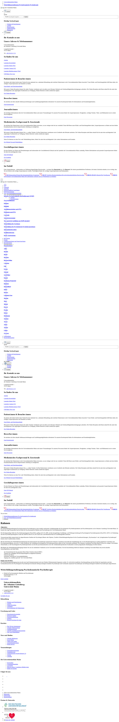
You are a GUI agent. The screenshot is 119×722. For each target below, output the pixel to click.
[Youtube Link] (5, 681)
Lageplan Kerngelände (10, 63)
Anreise (6, 60)
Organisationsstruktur (12, 664)
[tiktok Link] (5, 690)
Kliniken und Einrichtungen (14, 602)
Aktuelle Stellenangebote (13, 627)
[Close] (4, 13)
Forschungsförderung (12, 617)
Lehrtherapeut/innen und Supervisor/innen (14, 241)
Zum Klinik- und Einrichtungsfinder (13, 86)
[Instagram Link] (5, 684)
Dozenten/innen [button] (8, 243)
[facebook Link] (5, 687)
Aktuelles (6, 188)
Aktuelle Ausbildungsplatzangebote (16, 630)
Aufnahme (10, 606)
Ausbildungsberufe (12, 629)
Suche (5, 14)
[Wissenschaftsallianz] (15, 712)
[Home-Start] (5, 186)
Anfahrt (9, 25)
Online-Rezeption (11, 605)
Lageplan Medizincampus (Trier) (12, 71)
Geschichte (10, 665)
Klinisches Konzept (9, 191)
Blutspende (10, 30)
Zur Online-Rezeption (9, 93)
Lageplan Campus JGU (10, 68)
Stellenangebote (11, 28)
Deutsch (9, 365)
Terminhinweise (11, 652)
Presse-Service (11, 644)
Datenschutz (7, 695)
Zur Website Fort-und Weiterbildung (13, 142)
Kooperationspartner (9, 337)
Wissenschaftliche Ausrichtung (12, 190)
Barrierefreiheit (8, 697)
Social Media (10, 640)
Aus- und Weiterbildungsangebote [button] (12, 193)
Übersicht (6, 187)
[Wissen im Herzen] (9, 718)
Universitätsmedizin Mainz (11, 2)
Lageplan (9, 656)
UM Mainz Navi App (9, 74)
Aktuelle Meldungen (12, 638)
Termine (12, 197)
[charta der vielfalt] (9, 720)
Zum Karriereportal (9, 104)
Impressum (6, 694)
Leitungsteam (7, 336)
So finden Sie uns (5, 596)
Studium (9, 618)
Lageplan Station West (9, 65)
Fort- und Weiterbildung (13, 632)
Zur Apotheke (7, 157)
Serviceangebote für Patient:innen (15, 608)
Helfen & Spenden (12, 668)
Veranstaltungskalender (13, 650)
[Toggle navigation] (17, 182)
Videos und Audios (12, 641)
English (9, 367)
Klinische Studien (11, 615)
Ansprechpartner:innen (13, 643)
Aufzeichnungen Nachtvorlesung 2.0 (16, 653)
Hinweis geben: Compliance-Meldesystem (18, 667)
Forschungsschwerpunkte (13, 614)
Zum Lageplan (4, 579)
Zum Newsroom (8, 117)
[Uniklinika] (15, 706)
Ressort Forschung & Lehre (14, 620)
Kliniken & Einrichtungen (13, 24)
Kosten (6, 240)
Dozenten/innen (14, 199)
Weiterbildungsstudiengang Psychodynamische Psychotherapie (21, 5)
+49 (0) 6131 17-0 (11, 53)
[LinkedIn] (5, 679)
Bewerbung (7, 238)
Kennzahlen (10, 662)
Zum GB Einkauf (8, 154)
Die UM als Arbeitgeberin (13, 626)
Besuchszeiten (10, 27)
